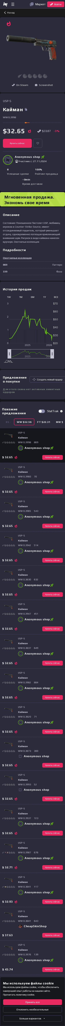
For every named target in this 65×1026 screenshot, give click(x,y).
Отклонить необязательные (32, 1009)
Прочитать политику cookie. (19, 994)
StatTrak (52, 411)
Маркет (40, 4)
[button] (44, 85)
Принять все (32, 1002)
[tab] (24, 422)
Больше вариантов (30, 1018)
